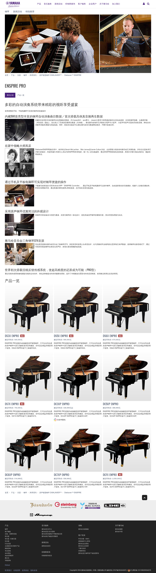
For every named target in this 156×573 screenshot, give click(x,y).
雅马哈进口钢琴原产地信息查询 (88, 553)
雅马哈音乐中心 (47, 529)
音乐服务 (48, 3)
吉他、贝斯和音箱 (11, 534)
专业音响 (8, 551)
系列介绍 (10, 95)
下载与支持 (82, 548)
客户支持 (81, 535)
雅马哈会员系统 (83, 543)
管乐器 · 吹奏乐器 (10, 539)
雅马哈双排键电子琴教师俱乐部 (52, 534)
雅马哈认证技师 (83, 546)
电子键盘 (8, 531)
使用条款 (25, 570)
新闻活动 (58, 3)
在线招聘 (16, 570)
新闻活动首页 (46, 546)
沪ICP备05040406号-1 (120, 570)
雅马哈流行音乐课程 (48, 531)
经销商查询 (70, 3)
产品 (39, 3)
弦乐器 (7, 541)
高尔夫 (7, 558)
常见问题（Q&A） (84, 539)
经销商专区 (82, 551)
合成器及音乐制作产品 (12, 546)
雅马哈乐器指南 (83, 529)
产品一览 (20, 95)
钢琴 (7, 11)
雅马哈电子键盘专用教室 (50, 536)
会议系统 (8, 553)
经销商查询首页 (47, 555)
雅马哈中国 (118, 531)
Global (7, 565)
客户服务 (82, 3)
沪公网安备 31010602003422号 (140, 570)
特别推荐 (30, 11)
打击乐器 (8, 543)
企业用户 (93, 3)
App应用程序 (9, 555)
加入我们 (116, 3)
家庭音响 (8, 548)
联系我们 (8, 570)
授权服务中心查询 (84, 541)
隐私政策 (33, 570)
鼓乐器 (7, 536)
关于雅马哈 (104, 3)
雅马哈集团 (118, 529)
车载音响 (8, 560)
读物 (80, 525)
